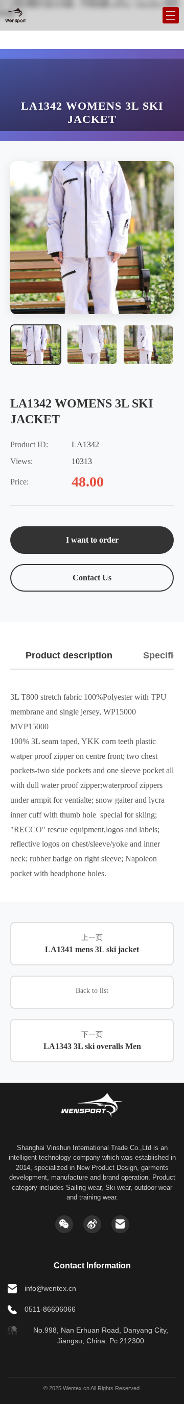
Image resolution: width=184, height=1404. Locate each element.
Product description (69, 655)
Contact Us (92, 577)
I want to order (92, 539)
